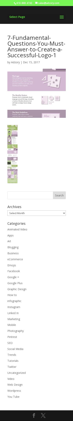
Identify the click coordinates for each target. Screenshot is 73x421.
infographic (14, 301)
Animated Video (17, 229)
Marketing (13, 319)
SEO (10, 343)
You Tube (13, 396)
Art (9, 241)
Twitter (11, 367)
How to (12, 295)
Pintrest (12, 337)
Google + (13, 277)
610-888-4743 (24, 3)
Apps (10, 235)
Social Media (15, 349)
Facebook (13, 271)
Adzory (15, 62)
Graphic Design (16, 289)
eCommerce (15, 259)
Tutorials (12, 361)
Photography (15, 331)
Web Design (15, 384)
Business (13, 253)
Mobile (11, 325)
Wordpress (14, 390)
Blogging (12, 247)
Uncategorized (16, 373)
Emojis (11, 265)
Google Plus (15, 283)
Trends (11, 355)
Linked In (13, 313)
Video (10, 379)
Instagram (13, 307)
